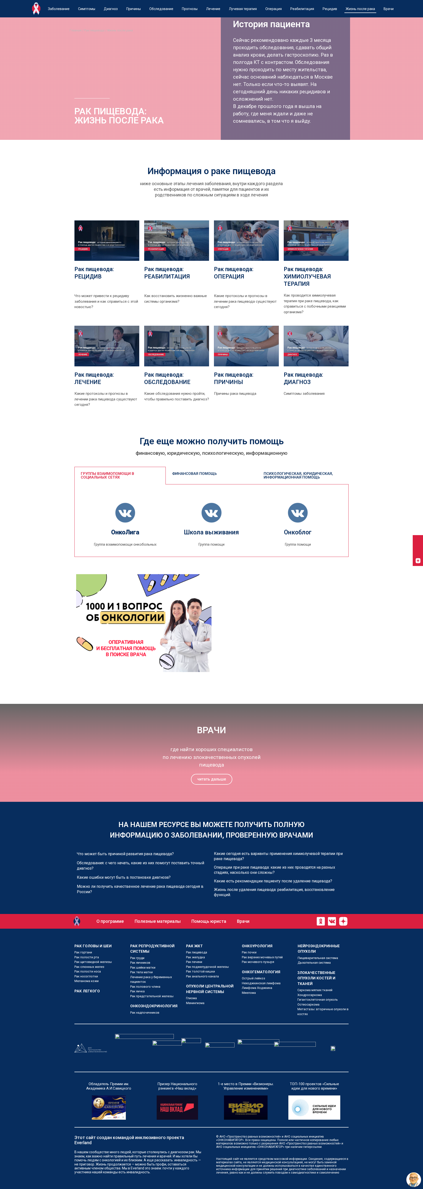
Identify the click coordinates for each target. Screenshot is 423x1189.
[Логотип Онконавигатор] (77, 921)
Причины (133, 9)
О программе (110, 921)
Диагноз (111, 9)
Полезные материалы (158, 921)
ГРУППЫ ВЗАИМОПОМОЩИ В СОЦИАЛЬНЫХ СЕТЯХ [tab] (107, 475)
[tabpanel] (211, 520)
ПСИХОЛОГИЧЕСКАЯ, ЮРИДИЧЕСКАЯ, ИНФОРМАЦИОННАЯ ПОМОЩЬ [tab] (298, 475)
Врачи (389, 9)
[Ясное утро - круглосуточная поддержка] (220, 1048)
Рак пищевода (94, 30)
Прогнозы (190, 9)
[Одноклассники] (418, 550)
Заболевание (59, 9)
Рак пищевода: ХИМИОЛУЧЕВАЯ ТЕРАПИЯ (307, 276)
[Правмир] (191, 1048)
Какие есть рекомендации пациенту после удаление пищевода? (273, 881)
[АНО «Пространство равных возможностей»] (90, 1048)
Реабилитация (302, 9)
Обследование (161, 9)
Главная (76, 30)
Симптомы (86, 9)
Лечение (213, 9)
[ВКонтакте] (418, 540)
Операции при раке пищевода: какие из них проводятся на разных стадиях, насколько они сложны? (274, 870)
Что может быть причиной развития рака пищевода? (125, 854)
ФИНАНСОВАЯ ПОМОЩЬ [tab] (194, 473)
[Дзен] (418, 561)
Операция (273, 9)
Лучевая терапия (243, 9)
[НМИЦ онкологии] (167, 1048)
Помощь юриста (208, 921)
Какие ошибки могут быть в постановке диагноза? (124, 877)
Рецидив (330, 9)
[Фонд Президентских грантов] (144, 1048)
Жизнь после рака (360, 9)
